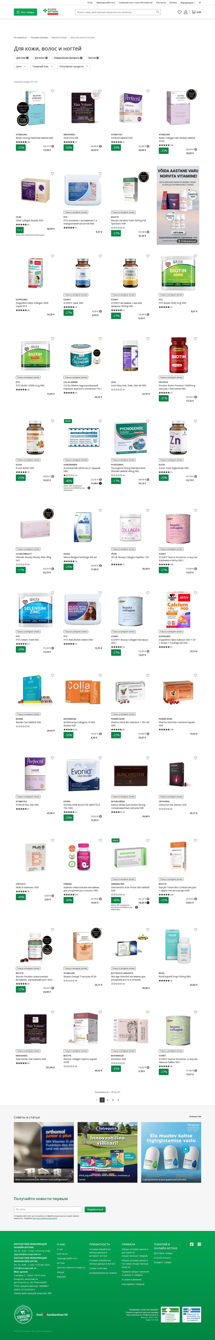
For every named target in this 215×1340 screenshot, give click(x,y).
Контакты (161, 2)
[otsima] (158, 12)
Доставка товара (163, 1253)
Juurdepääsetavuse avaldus (103, 1272)
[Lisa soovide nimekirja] (53, 91)
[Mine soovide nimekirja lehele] (179, 12)
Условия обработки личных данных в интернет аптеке (100, 1252)
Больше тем (195, 1116)
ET (200, 2)
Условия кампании (131, 1279)
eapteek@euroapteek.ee (27, 1254)
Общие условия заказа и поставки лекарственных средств (135, 1264)
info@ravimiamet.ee (150, 1315)
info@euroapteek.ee (25, 1268)
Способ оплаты (162, 1257)
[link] (96, 1099)
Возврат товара (162, 1262)
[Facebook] (192, 1245)
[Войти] (186, 12)
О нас (90, 2)
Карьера (61, 1276)
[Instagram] (199, 1245)
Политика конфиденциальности (44, 1218)
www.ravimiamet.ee (134, 1315)
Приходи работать (105, 2)
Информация (188, 241)
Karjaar (60, 1272)
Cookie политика (98, 1268)
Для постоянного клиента (71, 1267)
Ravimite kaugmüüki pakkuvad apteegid (142, 1312)
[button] (53, 146)
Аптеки (173, 2)
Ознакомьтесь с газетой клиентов (136, 2)
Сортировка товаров (133, 1284)
